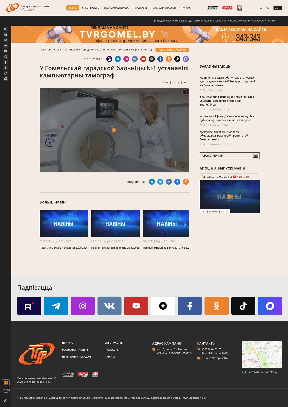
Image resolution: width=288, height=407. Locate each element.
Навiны (72, 7)
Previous (224, 211)
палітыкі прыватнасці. (195, 397)
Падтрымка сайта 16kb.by (261, 372)
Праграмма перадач (117, 7)
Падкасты (141, 7)
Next (227, 211)
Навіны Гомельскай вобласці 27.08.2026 (167, 247)
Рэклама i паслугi (164, 7)
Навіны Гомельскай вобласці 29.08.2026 (64, 247)
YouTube (242, 177)
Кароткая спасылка (172, 49)
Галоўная (45, 49)
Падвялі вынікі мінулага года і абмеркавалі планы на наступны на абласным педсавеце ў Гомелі (205, 20)
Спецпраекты (91, 7)
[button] (185, 224)
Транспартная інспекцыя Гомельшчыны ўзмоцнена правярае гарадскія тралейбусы (227, 100)
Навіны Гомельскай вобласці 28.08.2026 (115, 247)
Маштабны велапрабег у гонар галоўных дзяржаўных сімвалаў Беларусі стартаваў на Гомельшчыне (228, 81)
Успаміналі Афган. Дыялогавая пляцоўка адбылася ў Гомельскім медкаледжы (227, 118)
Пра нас (186, 7)
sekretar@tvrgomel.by (215, 358)
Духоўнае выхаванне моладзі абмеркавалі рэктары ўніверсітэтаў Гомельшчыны (224, 135)
